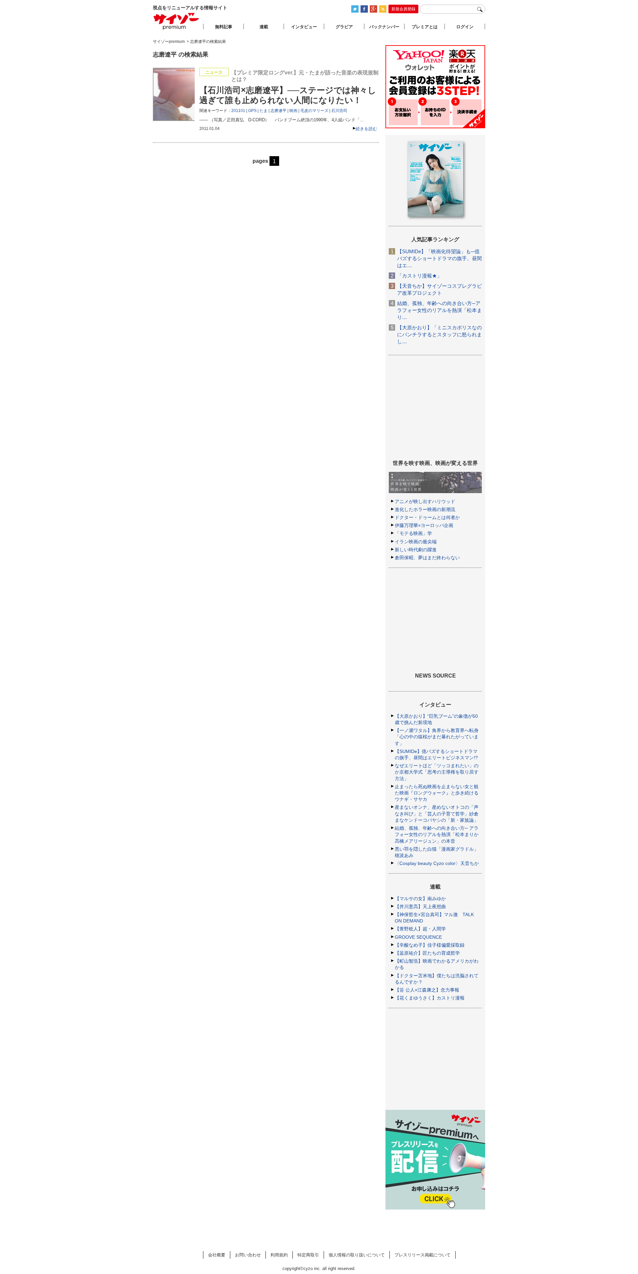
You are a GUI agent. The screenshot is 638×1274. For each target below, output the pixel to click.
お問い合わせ (248, 1254)
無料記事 (223, 26)
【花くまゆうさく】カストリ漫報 (430, 998)
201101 (238, 110)
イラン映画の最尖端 (416, 541)
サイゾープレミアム (176, 21)
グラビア (344, 26)
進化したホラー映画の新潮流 (425, 509)
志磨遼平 (278, 110)
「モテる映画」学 (413, 533)
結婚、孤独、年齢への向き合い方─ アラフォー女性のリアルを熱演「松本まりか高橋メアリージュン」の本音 (436, 834)
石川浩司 (339, 110)
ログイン (465, 26)
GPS (252, 110)
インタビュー (304, 26)
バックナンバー (384, 26)
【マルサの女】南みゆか (420, 898)
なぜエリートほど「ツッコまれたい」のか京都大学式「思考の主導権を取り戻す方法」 (436, 772)
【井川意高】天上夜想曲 (420, 906)
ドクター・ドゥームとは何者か (427, 517)
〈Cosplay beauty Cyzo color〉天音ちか (437, 863)
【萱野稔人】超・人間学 (420, 928)
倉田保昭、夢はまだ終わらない (427, 557)
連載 (264, 26)
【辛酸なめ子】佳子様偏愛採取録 (430, 945)
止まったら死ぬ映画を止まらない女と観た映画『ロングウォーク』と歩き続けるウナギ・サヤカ (436, 793)
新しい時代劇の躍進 (416, 549)
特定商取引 (308, 1254)
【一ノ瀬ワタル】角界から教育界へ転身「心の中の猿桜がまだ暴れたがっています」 (436, 737)
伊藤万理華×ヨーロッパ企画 (424, 525)
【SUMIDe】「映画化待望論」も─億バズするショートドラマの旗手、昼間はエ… (439, 258)
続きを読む (366, 128)
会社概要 (216, 1254)
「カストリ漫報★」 (419, 275)
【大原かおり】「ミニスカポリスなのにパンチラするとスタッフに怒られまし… (439, 334)
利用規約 (279, 1254)
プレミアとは (425, 26)
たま (263, 110)
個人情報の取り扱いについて (357, 1254)
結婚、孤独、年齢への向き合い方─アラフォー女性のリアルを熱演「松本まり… (439, 310)
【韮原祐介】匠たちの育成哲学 (427, 953)
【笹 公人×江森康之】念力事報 (427, 990)
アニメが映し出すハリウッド (425, 501)
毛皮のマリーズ (314, 110)
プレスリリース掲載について (422, 1254)
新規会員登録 (403, 9)
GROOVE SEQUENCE (418, 937)
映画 (293, 110)
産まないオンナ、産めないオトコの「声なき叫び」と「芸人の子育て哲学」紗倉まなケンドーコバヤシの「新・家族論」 (436, 813)
